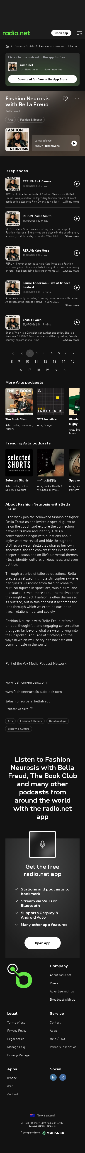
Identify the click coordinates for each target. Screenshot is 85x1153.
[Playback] (74, 143)
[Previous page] (21, 353)
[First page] (12, 353)
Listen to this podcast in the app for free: (37, 57)
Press (54, 983)
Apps (53, 1030)
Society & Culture (18, 729)
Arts (10, 120)
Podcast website (16, 709)
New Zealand (45, 1115)
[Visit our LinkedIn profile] (53, 1077)
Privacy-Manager (19, 1055)
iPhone (12, 1078)
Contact (55, 1022)
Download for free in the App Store (42, 79)
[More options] (77, 99)
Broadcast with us (62, 999)
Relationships (57, 721)
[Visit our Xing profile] (63, 1077)
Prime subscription (63, 1047)
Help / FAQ (57, 1039)
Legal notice (15, 1039)
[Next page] (56, 370)
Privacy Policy (16, 1030)
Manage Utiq (16, 1047)
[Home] (7, 46)
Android (12, 1094)
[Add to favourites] (65, 98)
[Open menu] (79, 33)
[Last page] (65, 370)
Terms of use (16, 1022)
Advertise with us (62, 991)
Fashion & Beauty (31, 120)
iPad (10, 1086)
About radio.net (60, 975)
